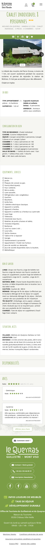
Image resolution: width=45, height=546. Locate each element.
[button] (33, 5)
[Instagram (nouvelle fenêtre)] (35, 486)
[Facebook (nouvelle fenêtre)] (10, 486)
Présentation (13, 36)
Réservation (31, 36)
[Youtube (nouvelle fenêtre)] (27, 486)
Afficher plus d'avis (22, 429)
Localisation (18, 36)
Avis (27, 36)
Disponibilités (22, 36)
